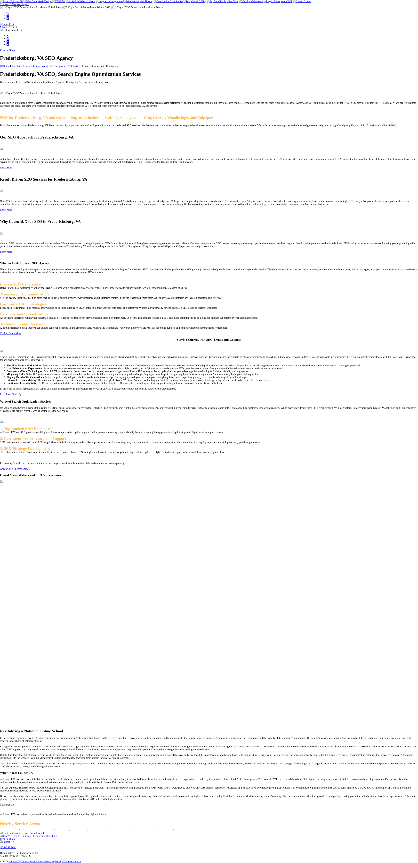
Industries (49, 861)
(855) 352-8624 (8, 847)
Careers (307, 1)
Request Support (20, 4)
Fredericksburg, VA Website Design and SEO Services (53, 66)
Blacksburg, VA (183, 830)
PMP (289, 1)
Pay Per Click (231, 1)
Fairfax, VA (46, 830)
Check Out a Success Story (14, 468)
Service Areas (36, 861)
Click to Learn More (10, 333)
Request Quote (7, 50)
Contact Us (6, 4)
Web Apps (257, 1)
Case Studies (176, 1)
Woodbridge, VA (9, 830)
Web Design (45, 1)
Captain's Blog (198, 1)
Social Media (88, 1)
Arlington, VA (78, 830)
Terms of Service (72, 861)
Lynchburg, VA (144, 830)
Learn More (6, 167)
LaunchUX (14, 861)
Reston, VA (62, 830)
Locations (17, 66)
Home (6, 66)
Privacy (59, 861)
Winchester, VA (163, 830)
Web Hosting (146, 1)
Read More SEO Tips (11, 394)
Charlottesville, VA (99, 830)
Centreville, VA (29, 830)
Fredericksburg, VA (122, 830)
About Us (18, 1)
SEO (62, 1)
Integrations (117, 1)
